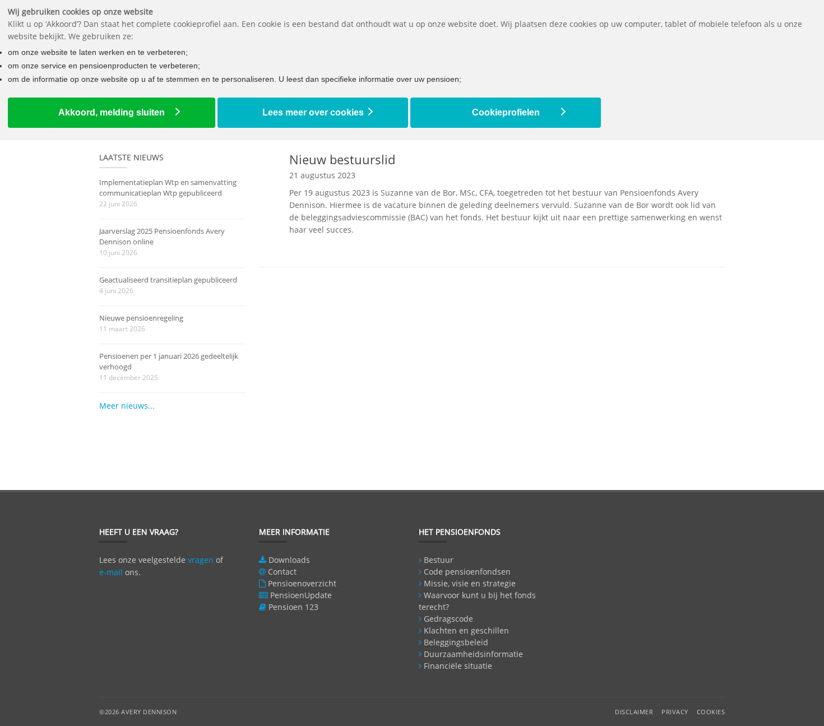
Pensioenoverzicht (302, 583)
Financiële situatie (458, 665)
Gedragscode (448, 618)
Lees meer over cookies (313, 112)
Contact (282, 571)
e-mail (111, 572)
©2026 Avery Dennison (138, 711)
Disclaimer (634, 711)
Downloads (289, 559)
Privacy (674, 711)
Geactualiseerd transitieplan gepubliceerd (168, 280)
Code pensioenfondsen (467, 571)
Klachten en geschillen (466, 630)
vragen (201, 559)
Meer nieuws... (127, 405)
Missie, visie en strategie (470, 583)
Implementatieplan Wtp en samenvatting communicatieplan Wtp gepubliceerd (168, 187)
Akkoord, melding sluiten (111, 112)
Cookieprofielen (506, 112)
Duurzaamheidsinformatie (473, 654)
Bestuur (438, 559)
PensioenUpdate (301, 595)
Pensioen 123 (293, 607)
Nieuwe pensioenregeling (141, 318)
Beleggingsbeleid (456, 642)
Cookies (711, 711)
